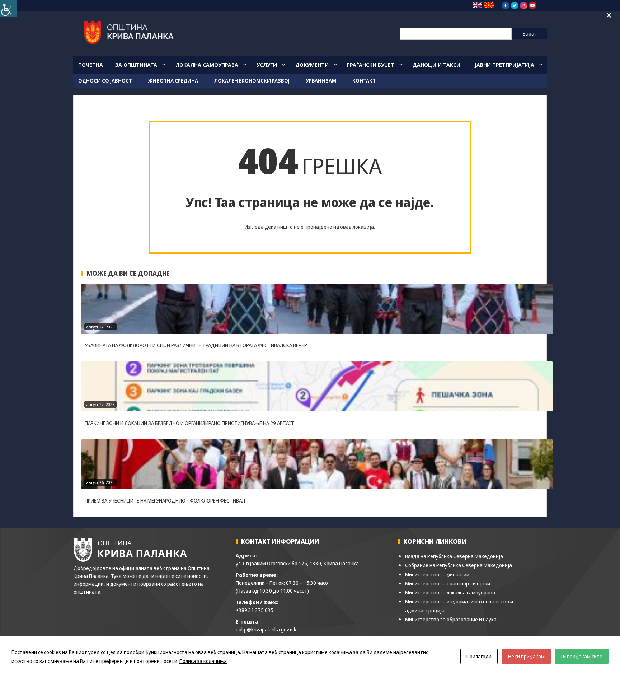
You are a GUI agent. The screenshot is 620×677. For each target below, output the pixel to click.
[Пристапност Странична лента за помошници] (8, 8)
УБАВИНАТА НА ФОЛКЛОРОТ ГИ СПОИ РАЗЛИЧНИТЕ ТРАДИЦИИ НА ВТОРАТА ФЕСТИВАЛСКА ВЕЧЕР (196, 345)
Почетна (90, 64)
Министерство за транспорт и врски (447, 583)
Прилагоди (479, 656)
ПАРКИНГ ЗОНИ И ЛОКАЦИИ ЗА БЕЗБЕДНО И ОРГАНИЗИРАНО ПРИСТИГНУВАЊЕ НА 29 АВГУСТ (189, 423)
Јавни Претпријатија (504, 64)
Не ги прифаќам (526, 656)
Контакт (364, 80)
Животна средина (173, 80)
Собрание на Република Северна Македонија (458, 565)
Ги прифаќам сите (581, 656)
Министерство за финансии (437, 574)
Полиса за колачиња (203, 661)
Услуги (267, 64)
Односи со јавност (105, 80)
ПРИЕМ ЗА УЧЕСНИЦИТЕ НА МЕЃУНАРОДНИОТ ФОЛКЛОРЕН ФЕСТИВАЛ (165, 500)
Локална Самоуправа (206, 64)
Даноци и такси (436, 64)
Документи (312, 64)
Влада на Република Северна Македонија (454, 556)
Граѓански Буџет (370, 64)
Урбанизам (321, 80)
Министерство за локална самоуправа (450, 592)
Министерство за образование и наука (451, 619)
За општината (136, 64)
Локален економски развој (252, 80)
